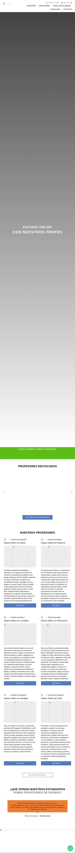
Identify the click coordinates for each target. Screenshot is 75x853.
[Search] (71, 3)
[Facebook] (62, 3)
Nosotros (31, 6)
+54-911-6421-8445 (53, 2)
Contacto (67, 9)
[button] (37, 775)
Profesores (44, 6)
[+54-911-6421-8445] (47, 3)
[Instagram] (65, 3)
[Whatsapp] (68, 3)
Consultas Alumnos (62, 6)
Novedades (55, 9)
